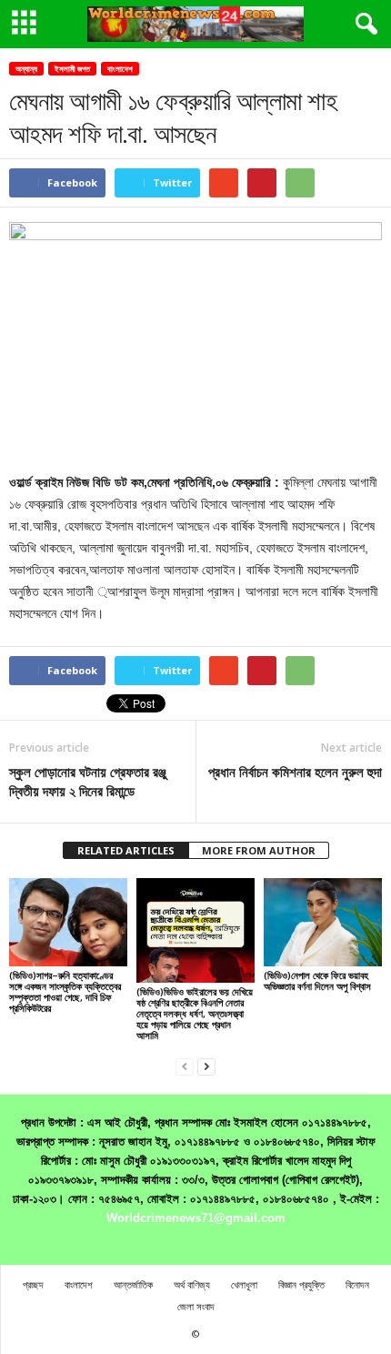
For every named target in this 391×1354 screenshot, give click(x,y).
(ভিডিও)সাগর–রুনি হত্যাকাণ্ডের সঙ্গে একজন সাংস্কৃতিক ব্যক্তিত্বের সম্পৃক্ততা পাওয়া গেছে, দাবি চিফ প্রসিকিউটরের (65, 991)
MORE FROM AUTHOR (259, 850)
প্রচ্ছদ (33, 1284)
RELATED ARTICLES (126, 850)
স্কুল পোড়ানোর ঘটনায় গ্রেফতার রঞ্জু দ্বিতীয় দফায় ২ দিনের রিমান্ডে (87, 781)
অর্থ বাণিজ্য (192, 1284)
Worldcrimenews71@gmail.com (196, 1218)
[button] (363, 25)
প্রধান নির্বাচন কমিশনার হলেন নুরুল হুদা (295, 772)
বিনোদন (357, 1284)
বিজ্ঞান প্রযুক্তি (301, 1284)
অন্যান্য (26, 69)
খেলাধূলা (244, 1284)
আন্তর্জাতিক (133, 1284)
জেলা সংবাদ (196, 1306)
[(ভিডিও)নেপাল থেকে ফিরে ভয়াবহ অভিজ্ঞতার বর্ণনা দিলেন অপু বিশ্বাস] (323, 922)
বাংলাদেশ (120, 69)
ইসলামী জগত (72, 69)
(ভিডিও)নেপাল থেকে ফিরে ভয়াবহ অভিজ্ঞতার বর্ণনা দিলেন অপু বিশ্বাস (317, 980)
